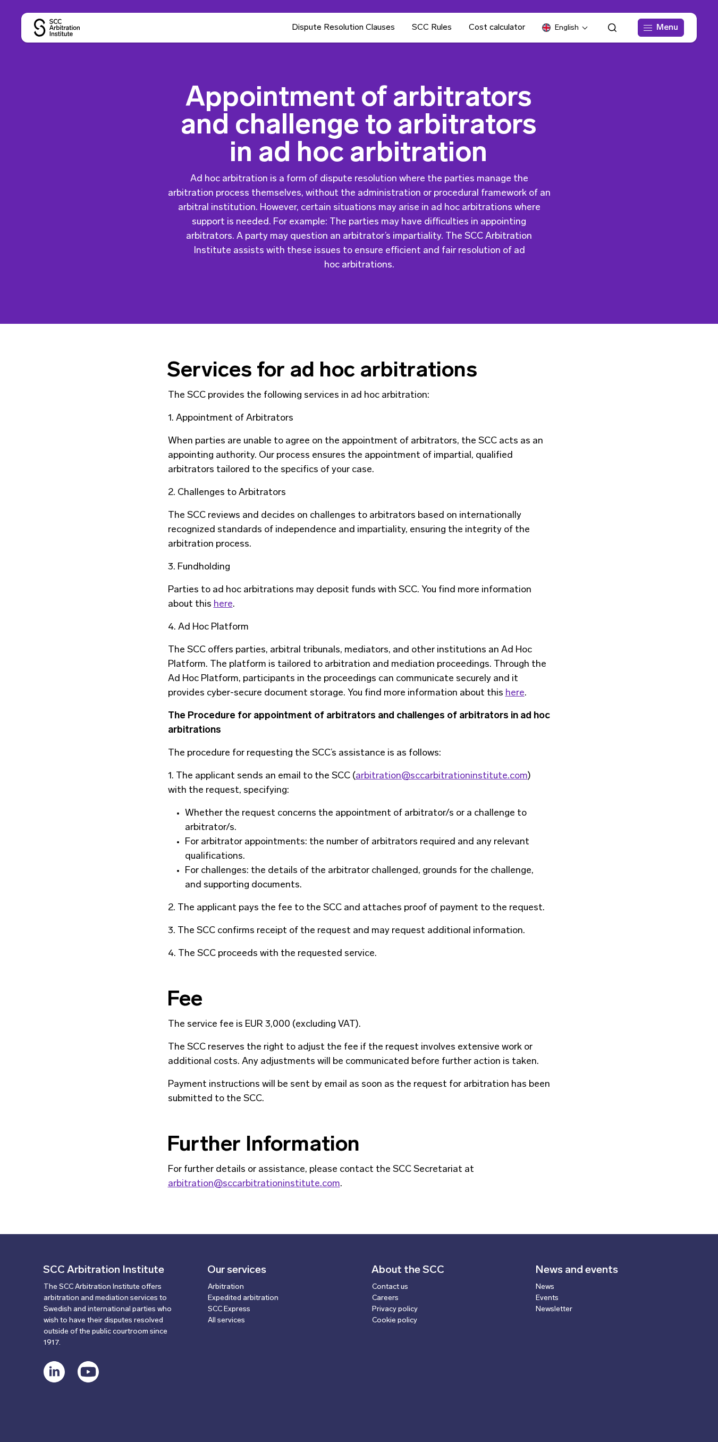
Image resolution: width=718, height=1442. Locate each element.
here (223, 604)
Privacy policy (395, 1309)
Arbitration (226, 1287)
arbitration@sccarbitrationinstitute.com (442, 776)
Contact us (390, 1287)
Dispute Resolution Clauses (343, 27)
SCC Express (229, 1309)
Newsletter (554, 1309)
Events (547, 1298)
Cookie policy (394, 1320)
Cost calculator (497, 27)
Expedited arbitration (243, 1298)
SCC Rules (432, 27)
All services (226, 1320)
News (545, 1287)
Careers (385, 1298)
